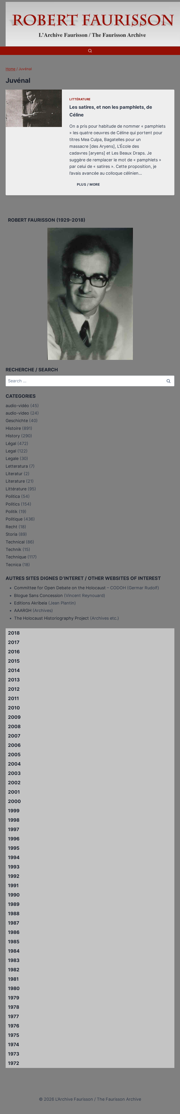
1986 (13, 932)
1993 (13, 867)
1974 (13, 1044)
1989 (13, 904)
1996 (13, 839)
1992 (13, 876)
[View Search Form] (90, 51)
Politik (12, 511)
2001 (14, 792)
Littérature (80, 99)
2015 (14, 661)
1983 (13, 960)
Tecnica (13, 564)
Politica (13, 496)
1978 (13, 1007)
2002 (14, 782)
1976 (13, 1026)
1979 (13, 998)
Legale (12, 458)
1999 (13, 811)
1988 (13, 913)
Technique (16, 556)
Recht (11, 526)
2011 (13, 698)
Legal (11, 450)
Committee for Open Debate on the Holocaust (60, 587)
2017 (13, 642)
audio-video (17, 413)
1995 (13, 848)
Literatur (14, 473)
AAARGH (22, 610)
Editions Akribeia (30, 602)
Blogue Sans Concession (38, 595)
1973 (13, 1054)
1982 (13, 970)
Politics (13, 504)
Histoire (13, 428)
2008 (14, 726)
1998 (13, 820)
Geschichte (17, 420)
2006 (14, 745)
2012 (14, 689)
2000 (14, 801)
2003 (14, 773)
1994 (14, 857)
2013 (14, 680)
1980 (14, 988)
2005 (14, 754)
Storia (11, 534)
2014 (14, 670)
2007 (14, 736)
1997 (13, 829)
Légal (11, 443)
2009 (14, 717)
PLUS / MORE (89, 184)
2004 (14, 764)
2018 (14, 633)
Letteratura (17, 466)
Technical (15, 541)
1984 (14, 951)
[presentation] (34, 108)
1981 (13, 979)
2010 (14, 708)
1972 (13, 1063)
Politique (14, 519)
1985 (13, 941)
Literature (15, 481)
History (13, 435)
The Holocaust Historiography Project (52, 618)
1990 (14, 895)
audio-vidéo (17, 405)
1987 (13, 923)
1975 (13, 1035)
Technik (13, 549)
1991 (13, 885)
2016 (14, 652)
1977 (13, 1016)
